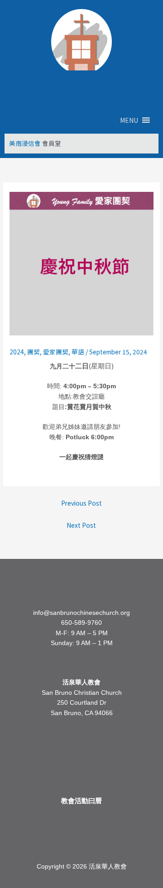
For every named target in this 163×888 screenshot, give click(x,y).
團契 (33, 351)
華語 (78, 351)
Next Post (81, 525)
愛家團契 (55, 351)
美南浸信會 (25, 143)
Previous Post (81, 502)
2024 (17, 351)
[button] (129, 120)
